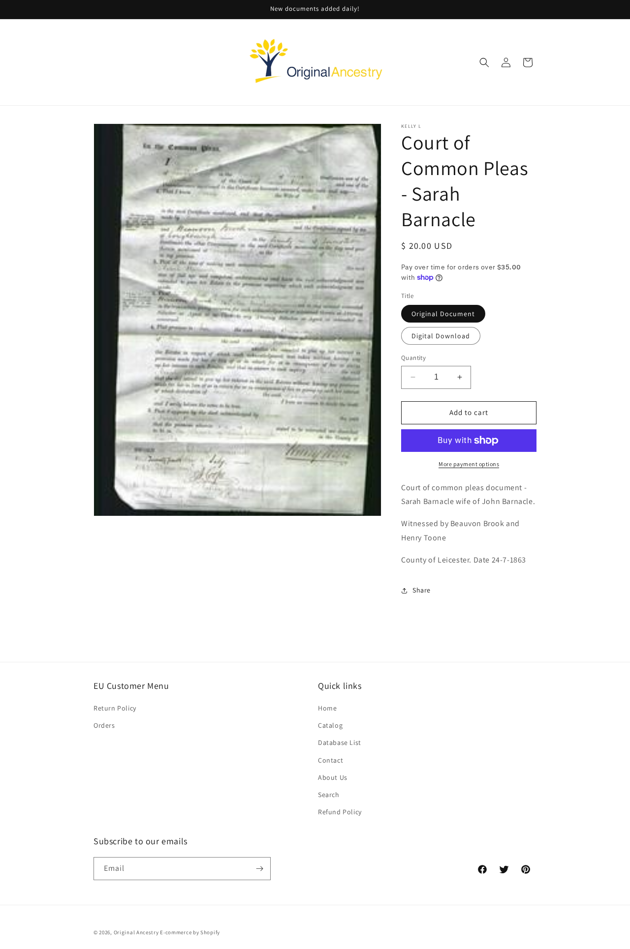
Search (329, 794)
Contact (330, 760)
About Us (332, 777)
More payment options (469, 464)
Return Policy (115, 708)
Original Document (443, 313)
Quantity (413, 358)
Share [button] (421, 590)
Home (327, 708)
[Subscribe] (259, 868)
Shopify (210, 932)
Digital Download (440, 335)
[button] (484, 62)
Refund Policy (340, 811)
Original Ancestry (136, 932)
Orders (104, 725)
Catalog (330, 725)
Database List (339, 742)
